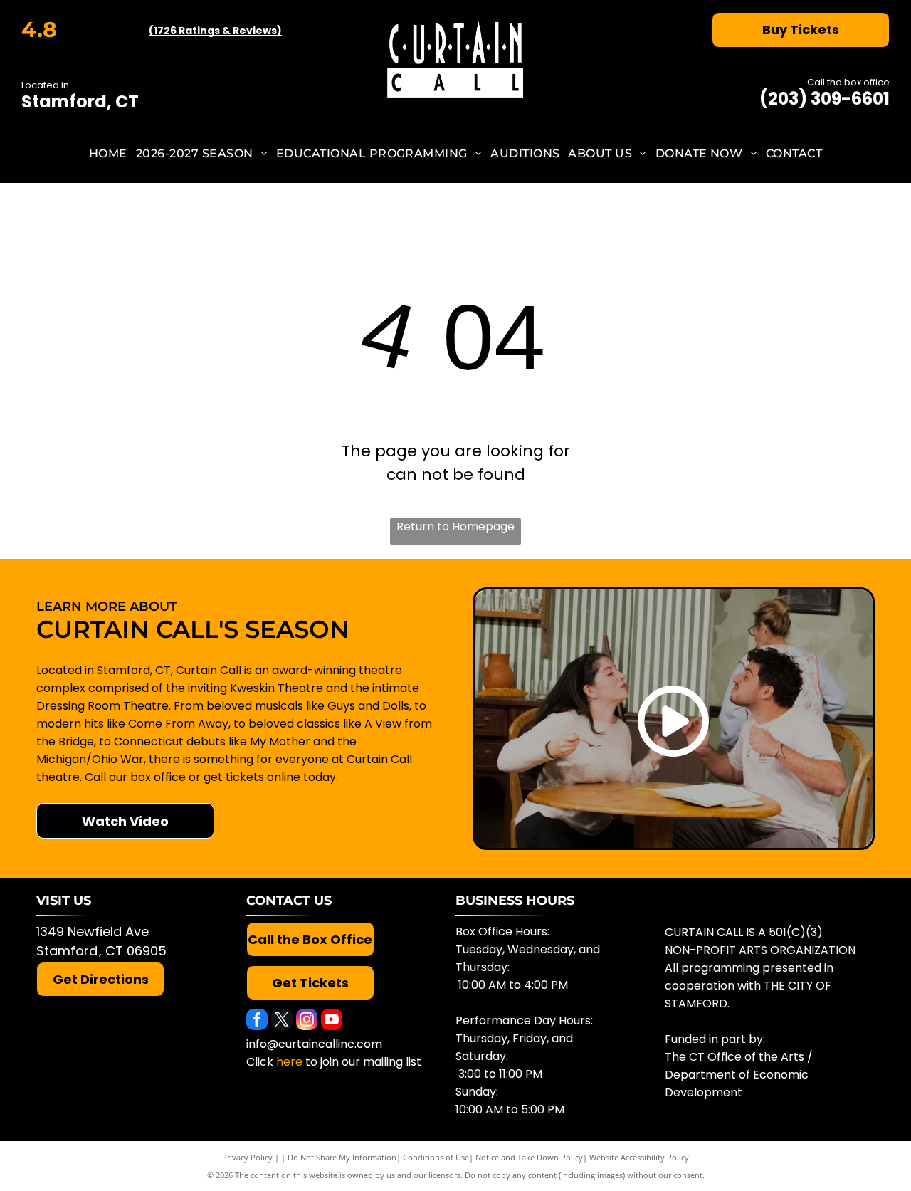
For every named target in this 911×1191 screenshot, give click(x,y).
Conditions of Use (436, 1157)
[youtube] (331, 1021)
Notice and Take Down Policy (529, 1157)
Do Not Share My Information (342, 1157)
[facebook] (257, 1021)
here (289, 1062)
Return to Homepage (455, 526)
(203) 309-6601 (824, 98)
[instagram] (306, 1021)
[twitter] (282, 1021)
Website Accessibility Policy (639, 1157)
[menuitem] (108, 153)
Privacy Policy (247, 1157)
